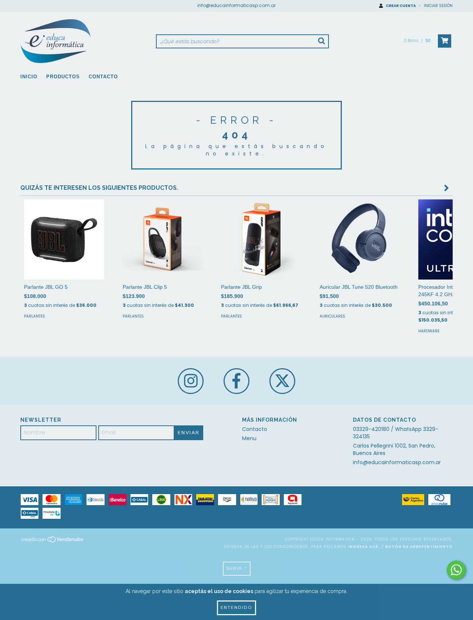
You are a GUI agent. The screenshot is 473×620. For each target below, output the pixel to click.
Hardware (428, 331)
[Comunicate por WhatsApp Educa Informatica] (456, 570)
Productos (63, 76)
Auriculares (332, 316)
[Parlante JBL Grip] (261, 239)
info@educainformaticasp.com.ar (236, 5)
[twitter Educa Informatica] (282, 381)
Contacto (103, 76)
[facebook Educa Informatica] (236, 381)
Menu (249, 438)
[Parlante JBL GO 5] (64, 239)
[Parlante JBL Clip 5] (163, 239)
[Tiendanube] (52, 541)
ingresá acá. (364, 546)
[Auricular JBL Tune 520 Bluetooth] (360, 239)
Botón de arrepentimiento (419, 546)
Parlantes (34, 316)
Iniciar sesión (438, 5)
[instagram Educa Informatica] (191, 381)
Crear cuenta (401, 5)
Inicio (28, 76)
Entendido (236, 607)
